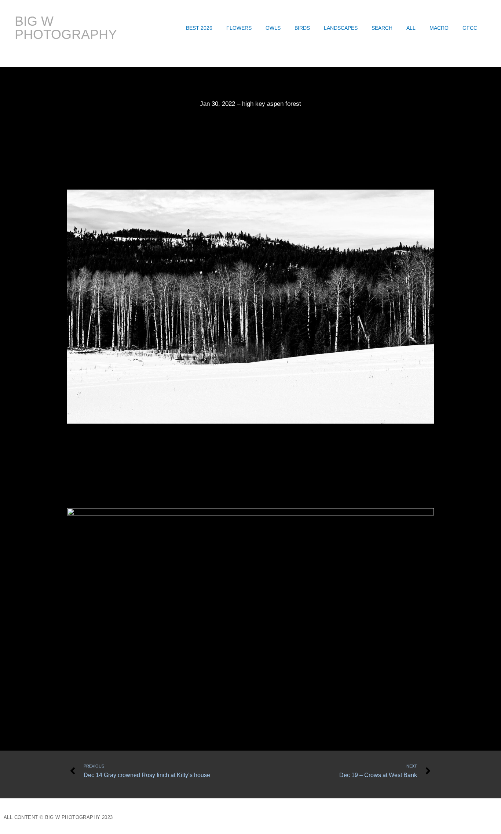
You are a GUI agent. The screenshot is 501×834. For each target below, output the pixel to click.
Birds (302, 28)
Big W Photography (66, 28)
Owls (273, 28)
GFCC (469, 28)
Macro (439, 28)
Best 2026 (199, 28)
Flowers (239, 28)
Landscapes (341, 28)
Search (382, 28)
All (411, 28)
